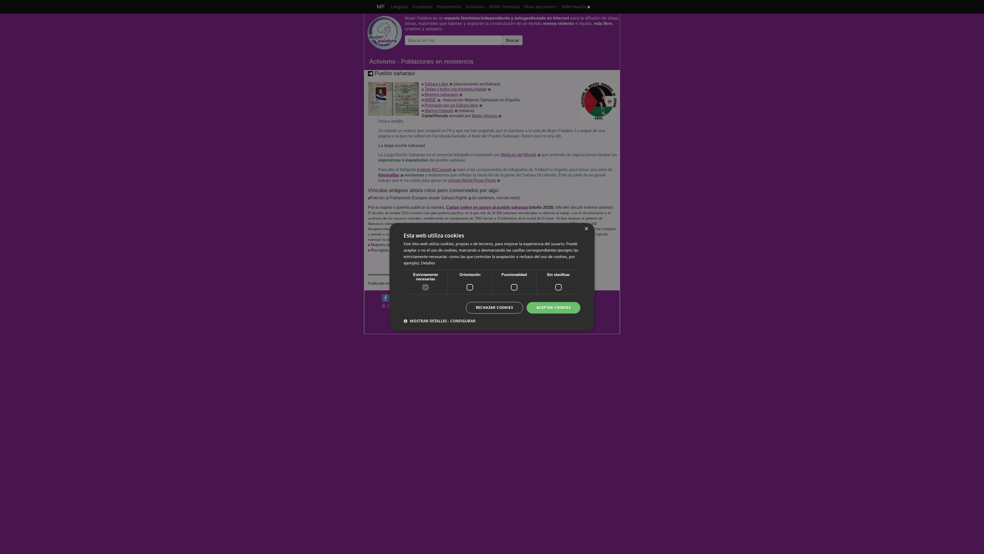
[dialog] (492, 277)
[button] (440, 321)
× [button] (586, 229)
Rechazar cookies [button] (494, 307)
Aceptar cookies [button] (553, 307)
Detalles (428, 262)
